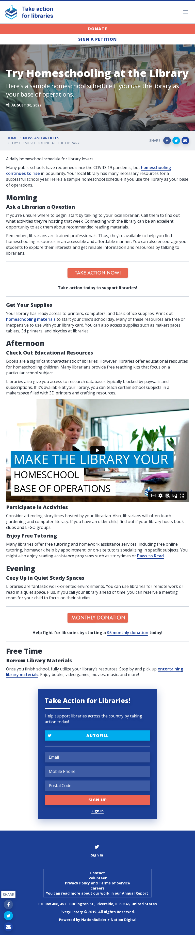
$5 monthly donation (127, 632)
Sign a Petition (97, 39)
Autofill (97, 735)
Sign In (97, 810)
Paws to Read (150, 556)
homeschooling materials (31, 319)
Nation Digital (123, 919)
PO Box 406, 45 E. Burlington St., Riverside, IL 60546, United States (97, 903)
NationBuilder (93, 919)
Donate (97, 29)
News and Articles (41, 137)
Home (12, 137)
